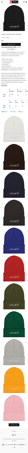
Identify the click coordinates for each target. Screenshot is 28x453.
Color (3, 37)
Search (14, 431)
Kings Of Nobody (12, 439)
